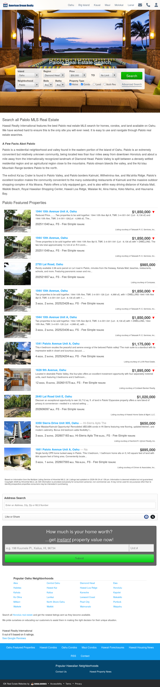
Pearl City (85, 601)
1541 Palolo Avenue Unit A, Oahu (57, 343)
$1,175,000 (143, 344)
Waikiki (50, 606)
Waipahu (117, 606)
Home (74, 84)
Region (47, 71)
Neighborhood (25, 80)
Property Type (76, 80)
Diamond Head (87, 583)
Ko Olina (17, 597)
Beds (46, 80)
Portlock (117, 601)
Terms (68, 683)
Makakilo (117, 597)
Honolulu (117, 587)
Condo (86, 84)
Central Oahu (53, 583)
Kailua (50, 592)
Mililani (16, 601)
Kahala (16, 592)
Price (72, 71)
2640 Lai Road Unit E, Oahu (53, 396)
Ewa (115, 583)
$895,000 (147, 449)
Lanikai (50, 597)
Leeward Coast (87, 597)
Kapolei (117, 592)
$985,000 (147, 264)
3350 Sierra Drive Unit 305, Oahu (70, 423)
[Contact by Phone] (148, 4)
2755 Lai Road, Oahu (49, 264)
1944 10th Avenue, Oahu (51, 237)
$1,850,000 (143, 212)
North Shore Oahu (56, 601)
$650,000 (147, 423)
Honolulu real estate (23, 614)
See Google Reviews (14, 638)
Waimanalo (85, 606)
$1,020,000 (146, 397)
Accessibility (56, 683)
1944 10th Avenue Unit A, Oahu (56, 211)
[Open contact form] (140, 4)
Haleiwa (17, 587)
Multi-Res (111, 84)
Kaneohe (84, 592)
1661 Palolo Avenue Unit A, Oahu (61, 449)
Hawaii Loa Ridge (88, 587)
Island (21, 71)
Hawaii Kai (52, 587)
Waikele (17, 606)
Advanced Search (132, 84)
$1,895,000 (143, 370)
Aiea (15, 583)
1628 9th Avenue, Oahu (50, 370)
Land (98, 84)
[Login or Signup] (156, 4)
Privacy (78, 683)
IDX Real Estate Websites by (16, 683)
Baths (58, 80)
